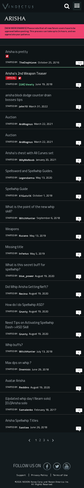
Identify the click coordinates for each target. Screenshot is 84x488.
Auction (10, 116)
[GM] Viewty (26, 84)
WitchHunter (27, 218)
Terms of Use (60, 475)
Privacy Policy (39, 475)
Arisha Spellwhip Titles (21, 420)
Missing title (14, 246)
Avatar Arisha (15, 380)
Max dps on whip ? (18, 362)
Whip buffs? (14, 344)
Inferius (24, 253)
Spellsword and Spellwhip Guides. (29, 170)
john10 (23, 106)
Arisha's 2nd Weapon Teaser (26, 73)
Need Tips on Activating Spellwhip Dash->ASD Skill (29, 324)
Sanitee (24, 427)
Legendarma (26, 177)
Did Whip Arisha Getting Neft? (26, 286)
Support (21, 475)
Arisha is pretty (16, 51)
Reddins (24, 387)
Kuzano (23, 235)
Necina (23, 293)
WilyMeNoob (26, 160)
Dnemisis (24, 369)
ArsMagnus (26, 124)
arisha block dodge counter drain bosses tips (28, 97)
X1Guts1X (25, 195)
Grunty (23, 311)
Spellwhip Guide (16, 188)
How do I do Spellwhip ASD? (24, 304)
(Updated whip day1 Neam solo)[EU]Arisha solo (28, 400)
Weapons (12, 228)
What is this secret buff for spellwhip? (25, 267)
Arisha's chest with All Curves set (29, 152)
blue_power (26, 276)
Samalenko (26, 409)
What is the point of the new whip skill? (29, 209)
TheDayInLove (28, 62)
